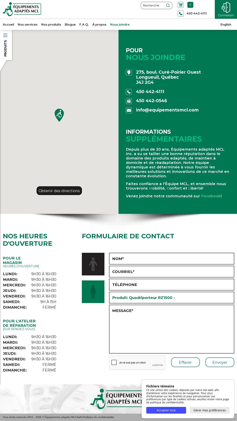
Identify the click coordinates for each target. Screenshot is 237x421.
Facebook (211, 196)
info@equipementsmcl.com (167, 110)
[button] (59, 115)
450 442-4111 (150, 91)
